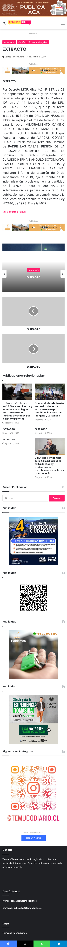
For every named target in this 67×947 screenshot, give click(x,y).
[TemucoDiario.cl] (19, 23)
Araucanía (9, 42)
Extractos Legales (38, 42)
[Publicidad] (33, 8)
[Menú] (63, 24)
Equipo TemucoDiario (14, 56)
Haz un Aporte (33, 838)
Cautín (21, 42)
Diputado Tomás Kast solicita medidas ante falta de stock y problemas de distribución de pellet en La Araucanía (49, 465)
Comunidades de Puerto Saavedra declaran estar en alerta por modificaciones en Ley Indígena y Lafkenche (49, 409)
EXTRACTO (24, 277)
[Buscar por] (4, 24)
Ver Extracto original (14, 211)
